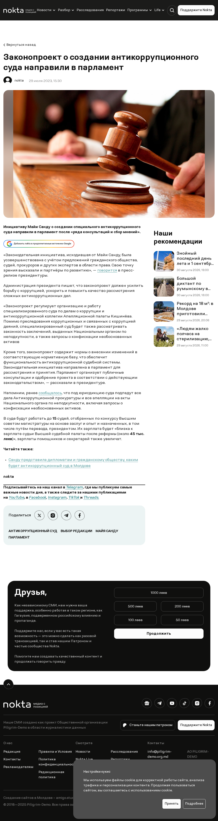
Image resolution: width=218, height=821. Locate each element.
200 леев (182, 606)
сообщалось (50, 393)
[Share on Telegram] (66, 515)
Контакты (12, 759)
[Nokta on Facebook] (210, 704)
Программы (137, 10)
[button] (172, 10)
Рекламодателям (18, 767)
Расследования (90, 10)
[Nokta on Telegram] (159, 704)
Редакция (11, 752)
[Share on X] (39, 515)
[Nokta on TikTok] (184, 704)
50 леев (182, 620)
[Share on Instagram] (53, 515)
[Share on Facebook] (80, 515)
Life (157, 10)
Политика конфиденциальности (58, 762)
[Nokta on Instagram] (197, 704)
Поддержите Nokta (196, 10)
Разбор (64, 10)
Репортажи (115, 10)
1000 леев (159, 593)
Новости (44, 10)
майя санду (107, 531)
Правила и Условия (55, 752)
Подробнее (194, 803)
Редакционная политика (51, 775)
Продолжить (159, 634)
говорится (107, 271)
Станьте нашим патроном (150, 725)
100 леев (135, 620)
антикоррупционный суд (33, 531)
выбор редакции (76, 531)
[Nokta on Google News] (147, 704)
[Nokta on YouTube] (172, 704)
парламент (19, 537)
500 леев (135, 606)
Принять (171, 803)
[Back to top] (8, 684)
